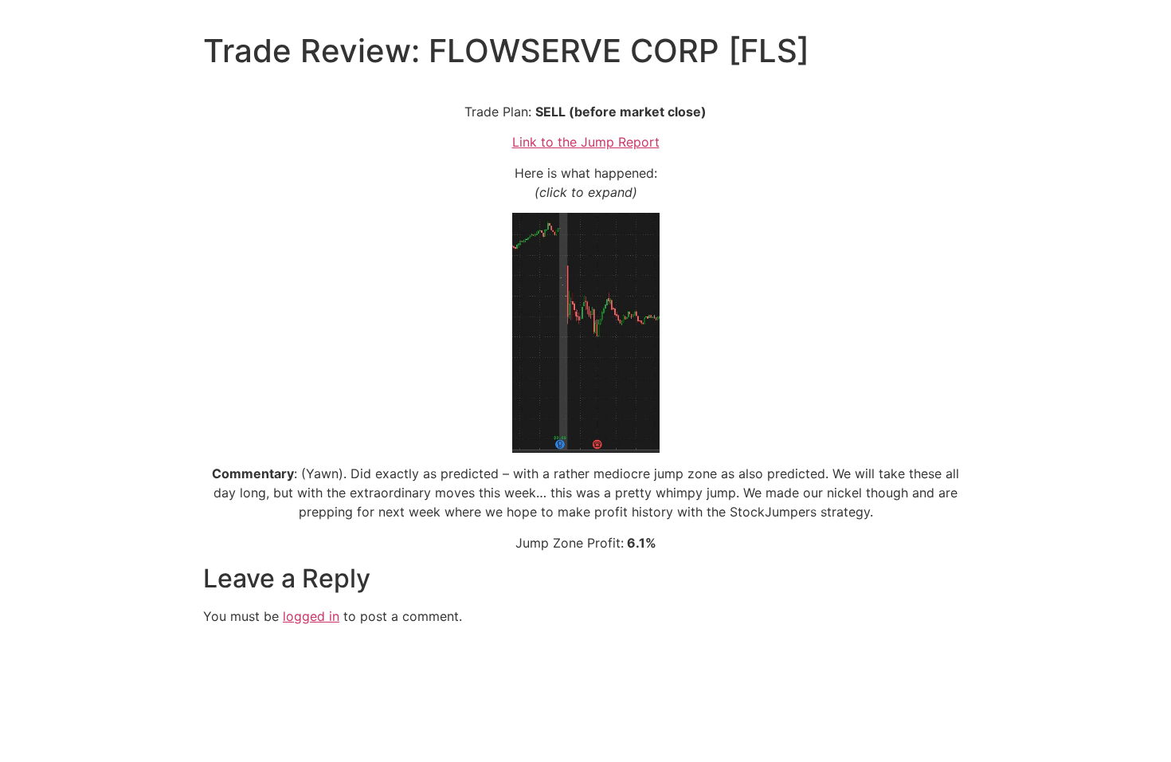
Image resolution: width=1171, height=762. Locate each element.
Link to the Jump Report (586, 142)
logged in (311, 616)
